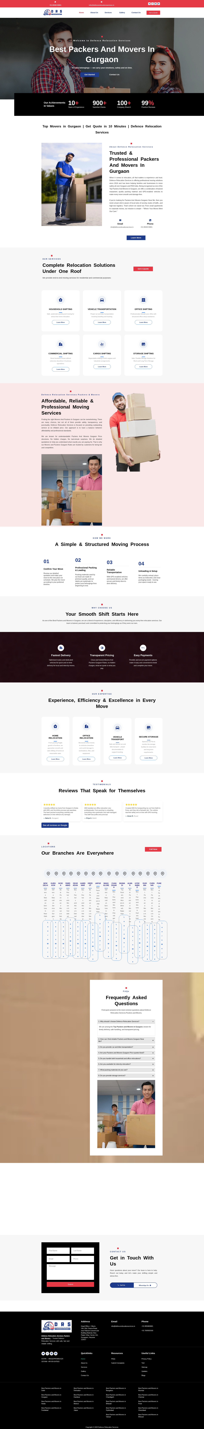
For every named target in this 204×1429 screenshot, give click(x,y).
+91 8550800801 (147, 1326)
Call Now (153, 849)
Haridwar (82, 884)
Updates (144, 1371)
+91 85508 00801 (55, 5)
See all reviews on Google (55, 825)
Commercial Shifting (60, 353)
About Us (94, 12)
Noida (60, 884)
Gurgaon (53, 884)
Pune (159, 883)
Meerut (90, 884)
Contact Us (136, 12)
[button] (108, 13)
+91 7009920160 (147, 1330)
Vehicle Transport (117, 738)
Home (81, 12)
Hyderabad (137, 885)
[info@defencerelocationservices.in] (101, 2)
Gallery (122, 12)
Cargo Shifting (102, 353)
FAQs (113, 1359)
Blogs (143, 1375)
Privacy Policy (147, 1359)
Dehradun (75, 884)
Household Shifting (60, 309)
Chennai (152, 884)
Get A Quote (143, 269)
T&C (143, 1363)
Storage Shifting (143, 353)
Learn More (136, 238)
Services (108, 12)
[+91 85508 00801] (55, 2)
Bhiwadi (122, 884)
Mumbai (145, 884)
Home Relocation (55, 737)
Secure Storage (148, 737)
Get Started (89, 75)
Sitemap (144, 1367)
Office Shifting (143, 309)
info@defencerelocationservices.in (101, 5)
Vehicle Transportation (102, 309)
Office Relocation (86, 737)
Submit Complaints (117, 1363)
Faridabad (67, 884)
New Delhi (45, 884)
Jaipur (98, 883)
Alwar (130, 884)
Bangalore (106, 884)
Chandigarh (114, 885)
